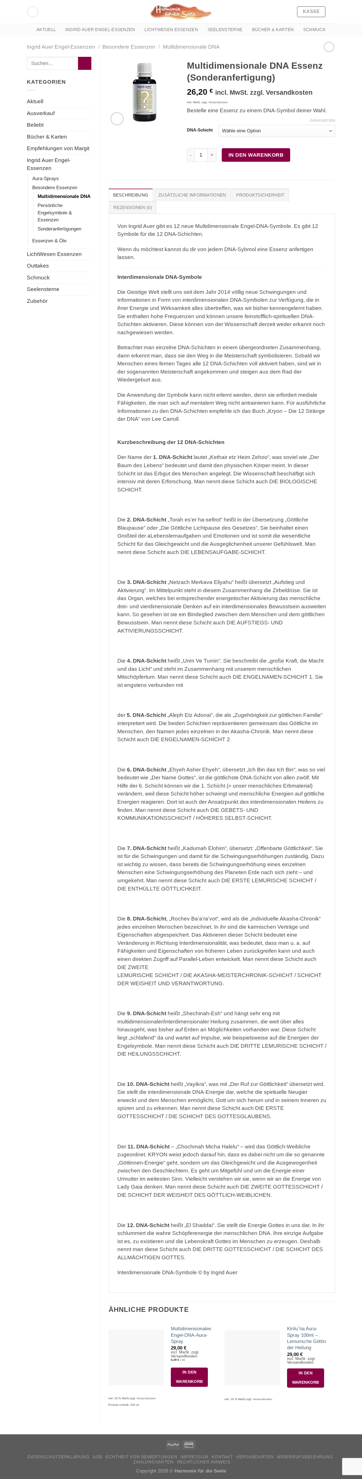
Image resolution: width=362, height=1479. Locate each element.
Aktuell (46, 29)
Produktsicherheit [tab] (260, 195)
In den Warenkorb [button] (189, 1377)
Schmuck (314, 29)
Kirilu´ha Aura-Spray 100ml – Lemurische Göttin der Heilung (306, 1338)
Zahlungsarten (153, 1462)
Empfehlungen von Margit (58, 148)
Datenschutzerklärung (58, 1457)
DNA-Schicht (200, 130)
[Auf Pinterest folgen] (45, 11)
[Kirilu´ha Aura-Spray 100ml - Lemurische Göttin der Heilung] (252, 1357)
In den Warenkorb (256, 155)
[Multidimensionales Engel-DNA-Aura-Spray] (135, 1357)
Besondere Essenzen (128, 47)
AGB (97, 1457)
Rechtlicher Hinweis (203, 1462)
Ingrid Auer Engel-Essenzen (100, 29)
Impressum (194, 1457)
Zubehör (37, 301)
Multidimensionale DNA (191, 47)
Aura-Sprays (45, 178)
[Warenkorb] (332, 12)
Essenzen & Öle (49, 240)
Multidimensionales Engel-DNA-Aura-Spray (191, 1335)
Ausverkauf (41, 113)
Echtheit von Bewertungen (141, 1457)
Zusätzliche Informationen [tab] (192, 195)
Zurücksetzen (322, 120)
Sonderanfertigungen (59, 229)
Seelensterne (225, 29)
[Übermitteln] (84, 63)
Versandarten (255, 1457)
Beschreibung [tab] (130, 195)
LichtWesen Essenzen (171, 29)
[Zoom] (117, 118)
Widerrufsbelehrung (305, 1457)
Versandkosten (218, 102)
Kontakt (222, 1457)
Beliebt (35, 125)
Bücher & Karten (273, 29)
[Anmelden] (32, 11)
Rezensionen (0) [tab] (132, 207)
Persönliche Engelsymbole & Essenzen (55, 212)
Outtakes (38, 266)
